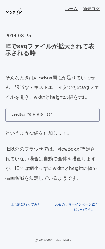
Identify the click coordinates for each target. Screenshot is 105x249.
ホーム (71, 8)
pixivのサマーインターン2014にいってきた (77, 206)
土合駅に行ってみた (26, 204)
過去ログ (91, 8)
